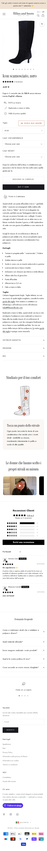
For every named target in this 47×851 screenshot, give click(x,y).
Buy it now (23, 187)
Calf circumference (13, 138)
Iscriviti (10, 730)
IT (43, 12)
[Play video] (20, 485)
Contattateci (7, 777)
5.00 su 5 (30, 515)
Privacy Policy (7, 752)
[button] (8, 81)
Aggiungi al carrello (23, 179)
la (33, 328)
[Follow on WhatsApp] (17, 814)
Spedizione (7, 744)
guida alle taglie (9, 301)
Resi (4, 748)
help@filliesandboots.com (13, 307)
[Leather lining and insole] (19, 407)
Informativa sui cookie (11, 760)
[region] (23, 686)
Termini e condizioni (10, 764)
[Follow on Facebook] (4, 814)
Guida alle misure (33, 123)
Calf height (9, 151)
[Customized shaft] (27, 391)
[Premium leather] (25, 398)
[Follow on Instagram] (10, 814)
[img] (8, 564)
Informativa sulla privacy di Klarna (15, 756)
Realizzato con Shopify (32, 828)
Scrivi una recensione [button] (23, 542)
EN (38, 12)
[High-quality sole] (24, 414)
